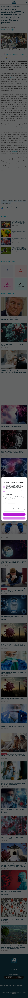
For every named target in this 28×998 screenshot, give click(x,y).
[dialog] (14, 499)
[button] (14, 494)
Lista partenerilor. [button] (11, 503)
